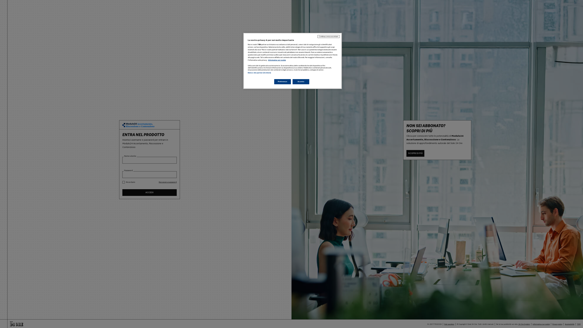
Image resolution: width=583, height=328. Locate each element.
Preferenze (282, 81)
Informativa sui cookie (277, 60)
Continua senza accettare (328, 36)
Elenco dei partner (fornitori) (259, 73)
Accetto (301, 81)
